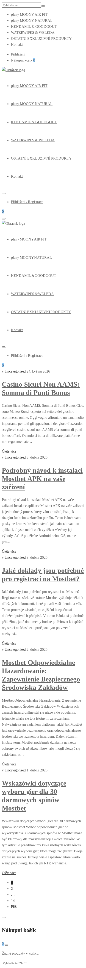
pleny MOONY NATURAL (32, 20)
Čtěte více (9, 451)
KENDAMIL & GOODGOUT (34, 26)
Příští (14, 907)
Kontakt (17, 44)
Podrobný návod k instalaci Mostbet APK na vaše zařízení (42, 478)
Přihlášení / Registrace (27, 202)
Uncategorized (15, 371)
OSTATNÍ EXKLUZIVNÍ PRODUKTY (41, 38)
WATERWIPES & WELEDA (33, 32)
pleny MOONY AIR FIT (29, 14)
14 (13, 901)
